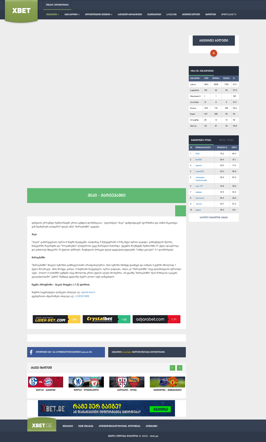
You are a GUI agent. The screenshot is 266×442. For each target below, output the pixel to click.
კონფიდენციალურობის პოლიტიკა (119, 426)
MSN (197, 154)
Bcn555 (199, 160)
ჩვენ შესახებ (85, 426)
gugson (198, 210)
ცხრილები (210, 14)
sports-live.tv (88, 292)
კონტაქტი (151, 426)
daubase (199, 192)
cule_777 (199, 186)
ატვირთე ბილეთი (191, 14)
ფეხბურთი (51, 14)
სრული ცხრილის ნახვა (214, 217)
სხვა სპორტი (71, 14)
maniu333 (200, 171)
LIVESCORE (171, 14)
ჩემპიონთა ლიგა (201, 140)
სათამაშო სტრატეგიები (130, 14)
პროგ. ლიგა (226, 140)
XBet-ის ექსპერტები (201, 71)
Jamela (199, 204)
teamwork (200, 198)
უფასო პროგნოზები (57, 5)
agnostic (199, 165)
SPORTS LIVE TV (229, 14)
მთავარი (68, 426)
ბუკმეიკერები (154, 14)
